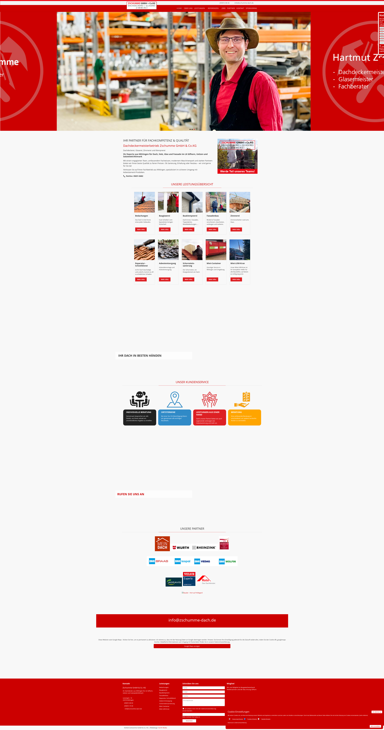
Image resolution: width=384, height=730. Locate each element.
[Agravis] (174, 586)
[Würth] (180, 551)
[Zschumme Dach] (142, 9)
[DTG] (224, 551)
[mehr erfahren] (363, 715)
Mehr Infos (141, 229)
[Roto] (207, 586)
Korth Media (162, 728)
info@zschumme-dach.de (244, 3)
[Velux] (189, 586)
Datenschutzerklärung (241, 722)
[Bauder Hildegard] (192, 593)
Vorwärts (380, 72)
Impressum (231, 722)
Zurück (3, 72)
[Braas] (162, 551)
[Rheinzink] (205, 551)
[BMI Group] (192, 566)
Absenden (189, 721)
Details (241, 719)
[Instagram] (260, 3)
